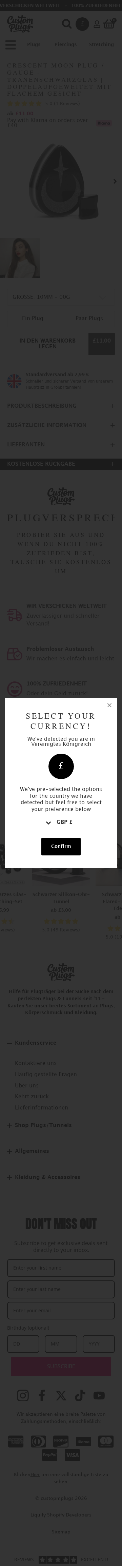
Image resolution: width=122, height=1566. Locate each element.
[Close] (109, 705)
